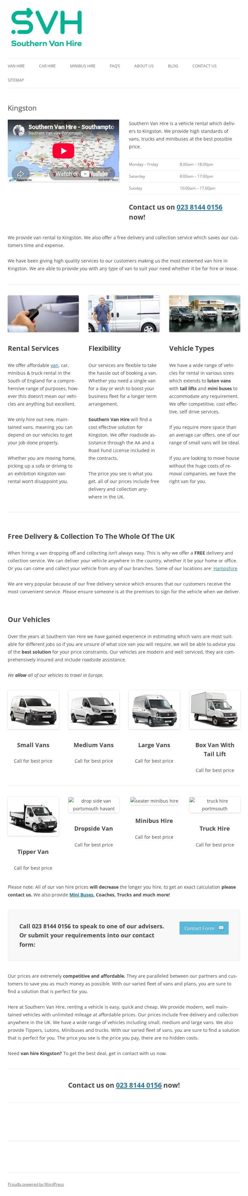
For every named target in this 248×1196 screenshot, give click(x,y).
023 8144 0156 (199, 207)
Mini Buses (81, 895)
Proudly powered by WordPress (36, 1184)
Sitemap (16, 80)
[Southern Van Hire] (46, 29)
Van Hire (16, 66)
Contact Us (204, 66)
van (54, 365)
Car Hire (47, 66)
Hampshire (225, 568)
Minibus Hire (83, 66)
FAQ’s (115, 66)
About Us (144, 66)
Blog (173, 66)
